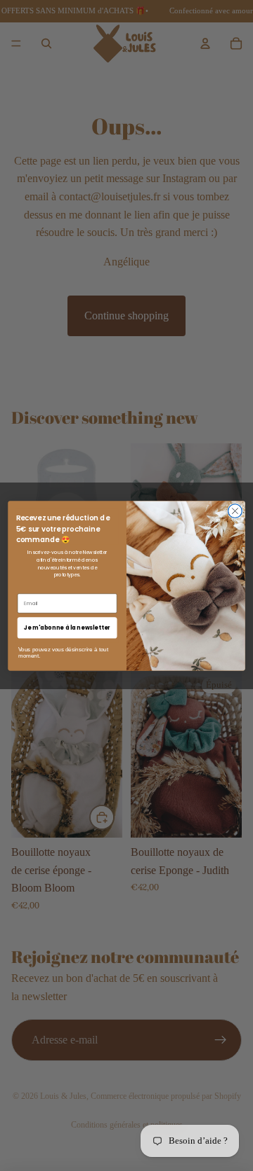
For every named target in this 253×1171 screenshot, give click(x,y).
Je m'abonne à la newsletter (67, 627)
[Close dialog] (235, 511)
